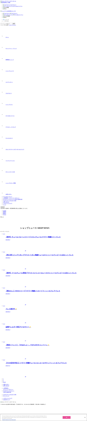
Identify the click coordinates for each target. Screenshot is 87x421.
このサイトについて (7, 203)
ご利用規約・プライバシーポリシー (11, 198)
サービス (7, 21)
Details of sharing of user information (9, 419)
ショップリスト (12, 25)
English (4, 210)
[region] (43, 417)
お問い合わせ (6, 202)
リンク (4, 204)
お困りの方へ (6, 384)
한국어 (4, 214)
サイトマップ (6, 395)
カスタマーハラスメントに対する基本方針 (12, 199)
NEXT (4, 382)
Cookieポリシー (6, 399)
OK (66, 417)
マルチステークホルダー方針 (9, 200)
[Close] (85, 417)
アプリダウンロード (7, 196)
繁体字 (4, 213)
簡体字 (4, 211)
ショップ (7, 19)
